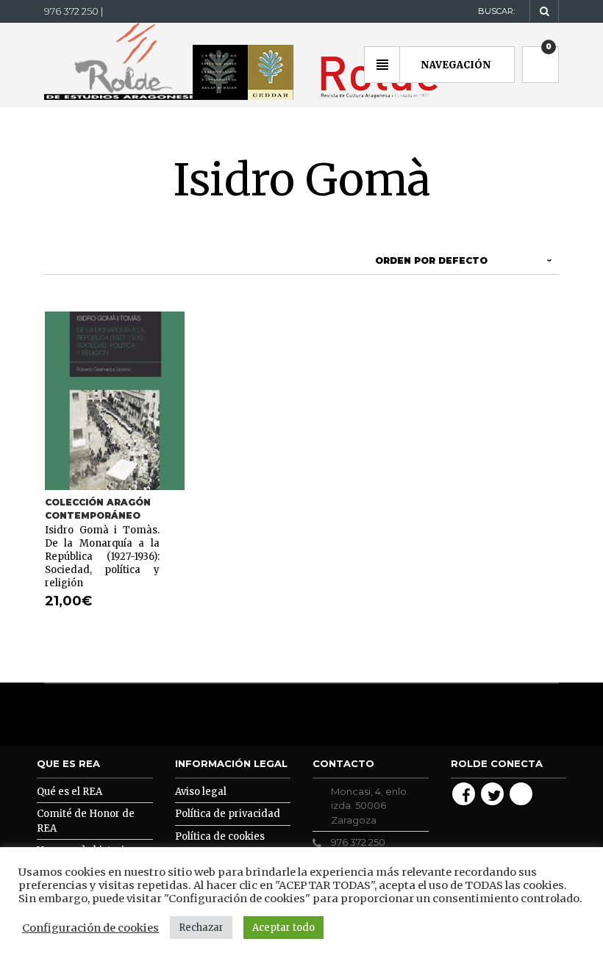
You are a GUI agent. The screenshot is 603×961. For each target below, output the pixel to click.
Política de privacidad (227, 813)
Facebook (464, 794)
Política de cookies (220, 836)
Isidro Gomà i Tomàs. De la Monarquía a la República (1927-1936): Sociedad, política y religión (102, 556)
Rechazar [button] (201, 927)
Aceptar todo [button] (283, 927)
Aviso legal (200, 791)
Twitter (492, 794)
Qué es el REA (69, 791)
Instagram (521, 794)
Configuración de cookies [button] (90, 928)
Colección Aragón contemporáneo (98, 509)
